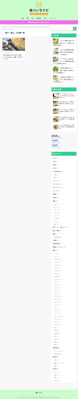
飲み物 (55, 357)
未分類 (55, 197)
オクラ (56, 293)
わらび (56, 290)
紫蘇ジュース (58, 363)
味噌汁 (55, 194)
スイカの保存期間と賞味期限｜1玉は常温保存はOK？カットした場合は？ (63, 52)
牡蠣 (56, 377)
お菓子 (55, 165)
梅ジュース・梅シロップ (61, 227)
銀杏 (56, 224)
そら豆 (56, 270)
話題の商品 (57, 243)
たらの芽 (57, 276)
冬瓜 (56, 327)
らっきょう (57, 287)
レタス (56, 322)
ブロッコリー (58, 316)
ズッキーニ (57, 305)
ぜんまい (57, 268)
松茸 (56, 336)
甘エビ (56, 380)
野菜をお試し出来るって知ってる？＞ (39, 22)
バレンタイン (57, 184)
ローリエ (56, 191)
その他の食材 (58, 171)
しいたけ (57, 262)
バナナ (56, 215)
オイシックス (58, 351)
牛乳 (56, 360)
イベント (56, 180)
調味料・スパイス (59, 247)
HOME (40, 393)
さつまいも (57, 259)
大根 (56, 330)
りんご (56, 210)
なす (56, 282)
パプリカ (57, 310)
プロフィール (53, 18)
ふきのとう (57, 285)
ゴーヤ (56, 302)
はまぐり (57, 375)
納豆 (56, 177)
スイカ (56, 212)
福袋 (55, 234)
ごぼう (55, 168)
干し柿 (56, 218)
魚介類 (56, 369)
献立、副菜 (57, 230)
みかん (56, 207)
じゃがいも (57, 265)
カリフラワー (58, 296)
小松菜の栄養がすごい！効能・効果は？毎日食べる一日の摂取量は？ (63, 70)
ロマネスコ (57, 324)
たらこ (56, 372)
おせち (45, 18)
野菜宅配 (38, 18)
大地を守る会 (58, 354)
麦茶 (56, 365)
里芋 (56, 344)
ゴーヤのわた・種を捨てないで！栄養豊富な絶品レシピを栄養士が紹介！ (63, 61)
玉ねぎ (56, 339)
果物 (27, 18)
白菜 (56, 342)
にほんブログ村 (56, 142)
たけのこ (57, 273)
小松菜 (56, 333)
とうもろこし (58, 279)
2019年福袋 (58, 237)
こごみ (56, 253)
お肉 (32, 18)
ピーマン (57, 313)
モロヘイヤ (57, 319)
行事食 (55, 240)
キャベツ (57, 299)
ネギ (56, 307)
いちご (56, 204)
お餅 (56, 174)
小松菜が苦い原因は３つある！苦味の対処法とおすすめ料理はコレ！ (63, 80)
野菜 (22, 18)
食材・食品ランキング (57, 138)
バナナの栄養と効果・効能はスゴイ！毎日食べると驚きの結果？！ (63, 43)
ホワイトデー (57, 187)
